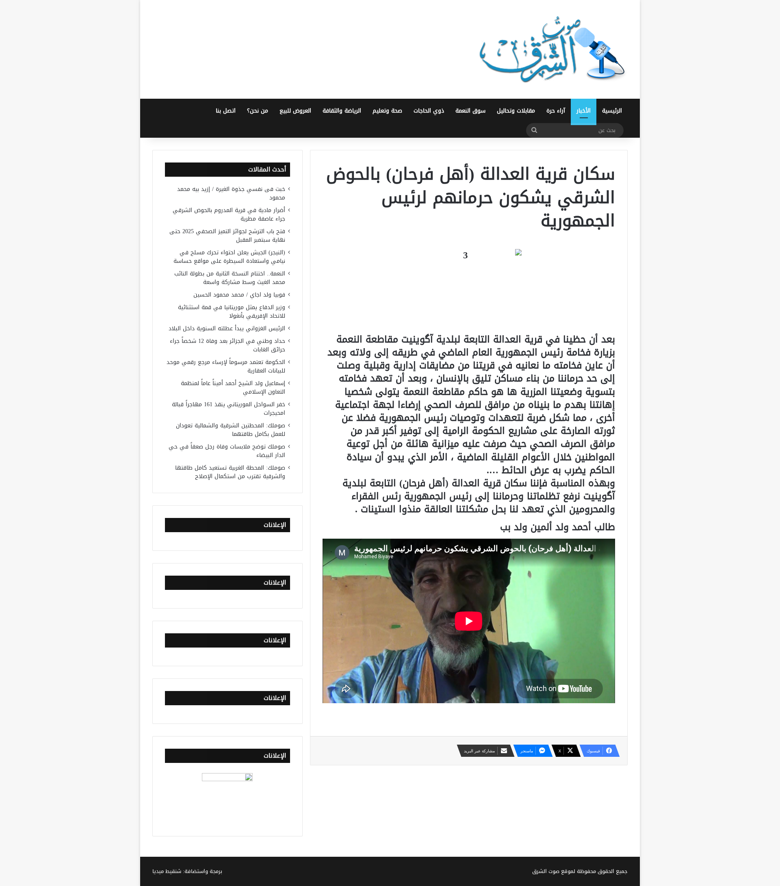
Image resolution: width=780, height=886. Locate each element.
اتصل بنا (226, 110)
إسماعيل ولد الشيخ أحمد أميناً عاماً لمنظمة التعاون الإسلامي (233, 387)
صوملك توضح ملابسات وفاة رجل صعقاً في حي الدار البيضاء (227, 451)
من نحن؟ (257, 110)
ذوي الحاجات (429, 110)
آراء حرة (555, 110)
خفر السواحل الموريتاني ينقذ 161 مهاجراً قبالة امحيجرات (228, 408)
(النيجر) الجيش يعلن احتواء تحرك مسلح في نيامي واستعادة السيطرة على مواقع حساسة (229, 256)
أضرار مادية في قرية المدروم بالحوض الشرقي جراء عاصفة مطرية (229, 214)
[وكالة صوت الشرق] (552, 49)
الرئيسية (612, 110)
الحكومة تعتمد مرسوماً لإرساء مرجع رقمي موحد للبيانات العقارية (226, 366)
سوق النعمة (470, 110)
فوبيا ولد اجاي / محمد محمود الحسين (239, 295)
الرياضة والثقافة (342, 110)
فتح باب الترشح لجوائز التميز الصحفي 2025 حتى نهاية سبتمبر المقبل (227, 235)
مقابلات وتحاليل (516, 110)
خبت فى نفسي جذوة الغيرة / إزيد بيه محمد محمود (231, 193)
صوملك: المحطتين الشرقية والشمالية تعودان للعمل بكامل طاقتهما (230, 429)
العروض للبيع (295, 110)
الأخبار (583, 110)
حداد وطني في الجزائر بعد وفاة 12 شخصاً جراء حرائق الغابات (227, 345)
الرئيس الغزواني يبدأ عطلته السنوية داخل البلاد (227, 328)
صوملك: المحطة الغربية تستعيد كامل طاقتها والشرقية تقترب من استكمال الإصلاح (230, 472)
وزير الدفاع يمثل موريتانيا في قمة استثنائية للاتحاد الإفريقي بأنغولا (231, 311)
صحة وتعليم (387, 110)
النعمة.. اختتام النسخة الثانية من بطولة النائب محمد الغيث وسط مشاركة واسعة (229, 278)
